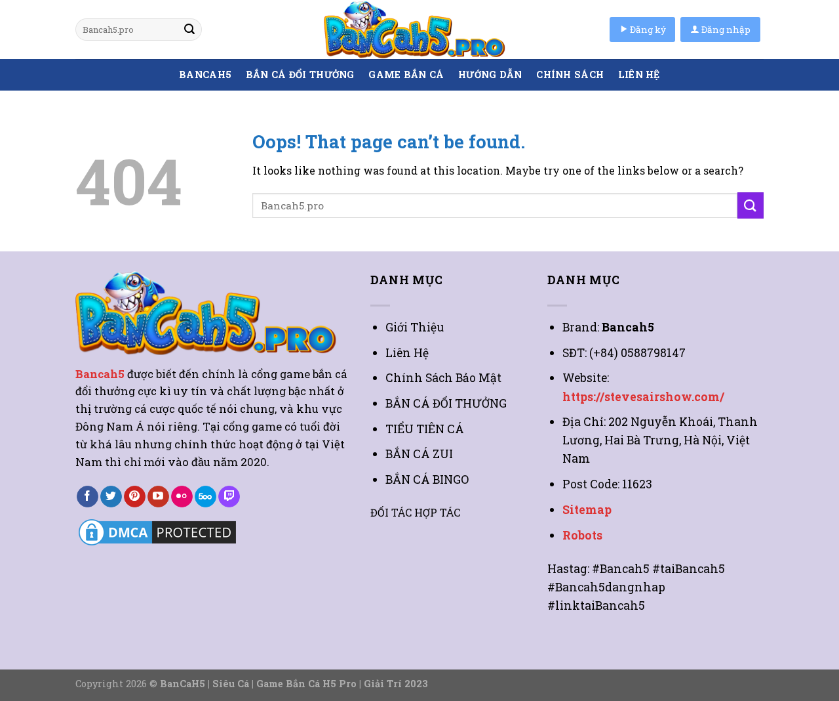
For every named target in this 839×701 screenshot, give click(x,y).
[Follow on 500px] (205, 497)
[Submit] (189, 29)
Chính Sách (570, 74)
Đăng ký (647, 29)
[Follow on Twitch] (229, 497)
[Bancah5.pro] (419, 29)
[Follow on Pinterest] (135, 497)
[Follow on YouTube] (158, 497)
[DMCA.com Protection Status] (157, 531)
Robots (582, 535)
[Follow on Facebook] (87, 497)
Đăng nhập (725, 29)
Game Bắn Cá (406, 74)
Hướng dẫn (490, 74)
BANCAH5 (205, 74)
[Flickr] (182, 497)
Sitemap (587, 509)
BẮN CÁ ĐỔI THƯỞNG (300, 74)
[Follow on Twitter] (111, 497)
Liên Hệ (639, 74)
